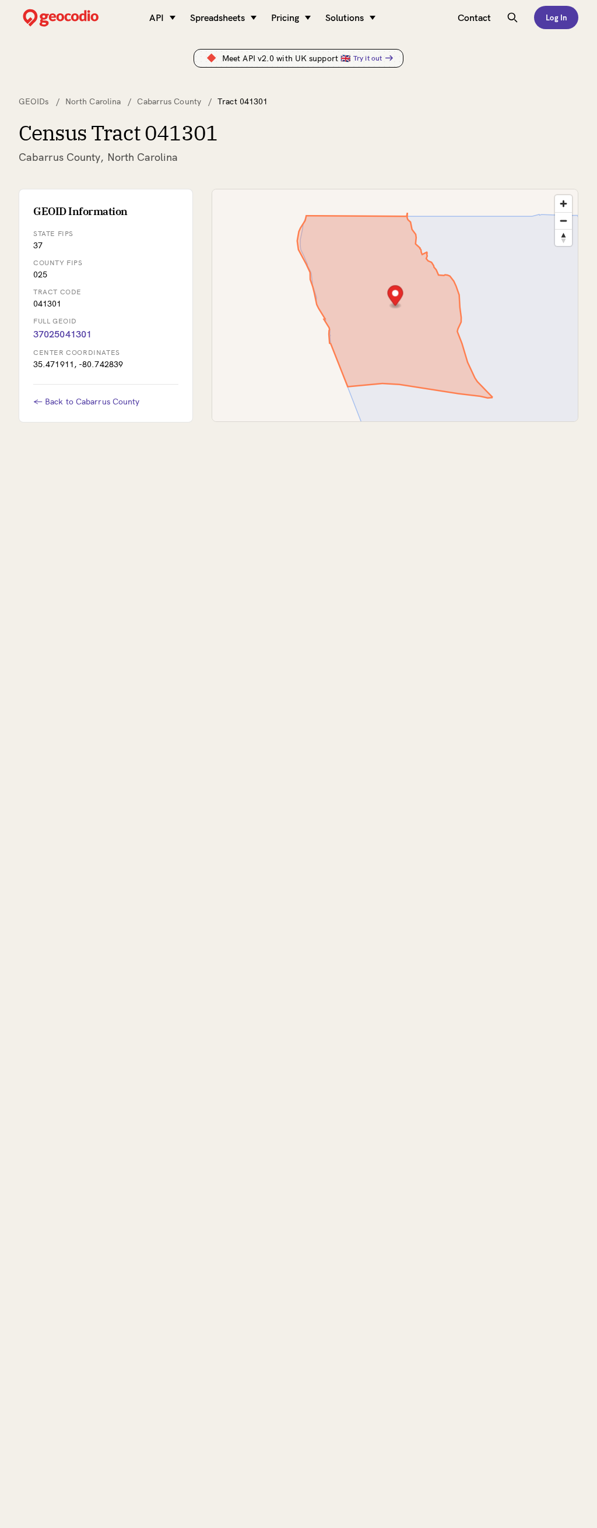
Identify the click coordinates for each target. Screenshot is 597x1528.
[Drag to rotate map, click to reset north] (563, 237)
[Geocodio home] (78, 18)
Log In (556, 17)
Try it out (367, 58)
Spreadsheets (217, 17)
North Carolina (93, 101)
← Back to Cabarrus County (86, 401)
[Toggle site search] (512, 17)
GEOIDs (34, 101)
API (156, 17)
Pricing (285, 17)
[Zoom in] (563, 203)
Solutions (344, 17)
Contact (474, 17)
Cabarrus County (169, 101)
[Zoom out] (563, 220)
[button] (395, 297)
